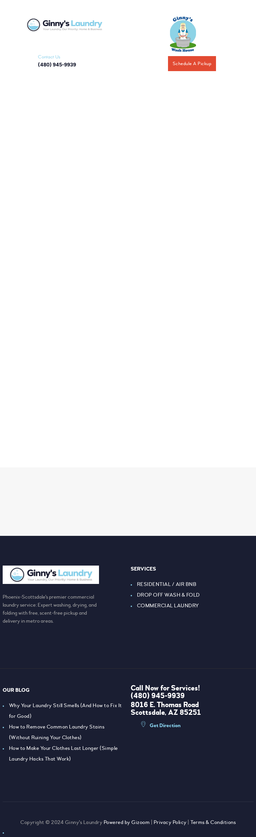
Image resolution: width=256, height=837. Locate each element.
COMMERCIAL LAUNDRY (168, 605)
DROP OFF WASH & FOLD (168, 595)
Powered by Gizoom (127, 822)
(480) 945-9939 (158, 695)
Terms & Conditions (213, 822)
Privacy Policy (170, 822)
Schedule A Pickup (192, 63)
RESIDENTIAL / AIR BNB (167, 584)
